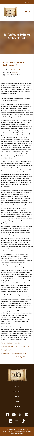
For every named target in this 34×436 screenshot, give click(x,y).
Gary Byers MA (15, 70)
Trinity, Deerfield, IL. (7, 350)
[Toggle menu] (26, 12)
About (17, 387)
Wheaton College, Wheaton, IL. (10, 343)
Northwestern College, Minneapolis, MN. (13, 353)
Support (17, 396)
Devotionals (15, 72)
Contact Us (17, 406)
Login (28, 2)
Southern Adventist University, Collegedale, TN (15, 346)
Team (17, 401)
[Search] (29, 12)
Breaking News (17, 391)
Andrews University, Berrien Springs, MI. (13, 357)
